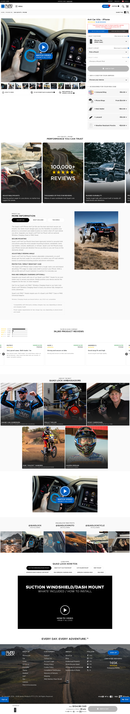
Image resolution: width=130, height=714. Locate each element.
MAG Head (101, 572)
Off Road (26, 664)
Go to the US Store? (98, 31)
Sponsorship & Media (73, 670)
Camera (25, 682)
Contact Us (48, 658)
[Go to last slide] (3, 172)
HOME (2, 12)
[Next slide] (126, 172)
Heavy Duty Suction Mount (63, 567)
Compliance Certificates (52, 670)
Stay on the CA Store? (118, 31)
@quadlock (35, 526)
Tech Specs (56, 220)
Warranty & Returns (51, 673)
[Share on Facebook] (125, 12)
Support (110, 1)
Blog (67, 658)
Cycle (24, 661)
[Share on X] (128, 12)
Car (24, 658)
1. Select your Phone (94, 36)
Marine (25, 670)
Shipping (115, 6)
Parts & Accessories (29, 685)
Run (24, 679)
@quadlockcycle (95, 526)
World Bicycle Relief (73, 664)
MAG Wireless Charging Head (63, 572)
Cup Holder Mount (83, 567)
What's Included (38, 220)
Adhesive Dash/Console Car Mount (37, 572)
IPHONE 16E (9, 12)
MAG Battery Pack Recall (53, 679)
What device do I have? (120, 36)
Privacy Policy (49, 664)
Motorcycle (26, 655)
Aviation (25, 673)
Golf (24, 676)
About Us (69, 655)
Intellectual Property (73, 661)
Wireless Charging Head (85, 572)
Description (20, 220)
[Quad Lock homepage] (7, 8)
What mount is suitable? (120, 48)
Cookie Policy (48, 667)
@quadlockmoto (65, 526)
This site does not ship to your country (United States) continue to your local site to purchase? (108, 27)
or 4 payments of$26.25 (73, 709)
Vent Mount (97, 567)
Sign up (4, 699)
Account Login (49, 661)
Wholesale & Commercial (74, 667)
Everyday (26, 667)
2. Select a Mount (93, 48)
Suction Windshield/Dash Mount (39, 567)
